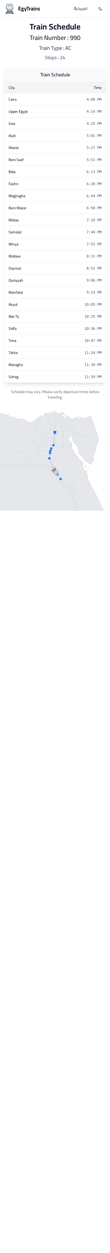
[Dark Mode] (100, 8)
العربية (83, 8)
